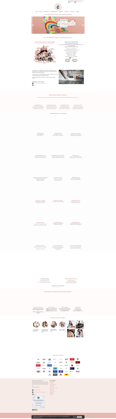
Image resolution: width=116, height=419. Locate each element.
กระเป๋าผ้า (73, 51)
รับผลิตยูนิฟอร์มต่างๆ (54, 11)
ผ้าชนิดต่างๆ (61, 11)
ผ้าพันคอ (68, 50)
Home (37, 11)
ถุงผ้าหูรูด (66, 56)
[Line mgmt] (67, 60)
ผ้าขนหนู (71, 54)
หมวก (71, 55)
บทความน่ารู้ (72, 11)
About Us (40, 11)
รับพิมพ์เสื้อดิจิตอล (75, 56)
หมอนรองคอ (70, 52)
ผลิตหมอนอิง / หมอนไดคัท (53, 387)
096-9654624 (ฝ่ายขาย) (36, 390)
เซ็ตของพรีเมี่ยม (68, 53)
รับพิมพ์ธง (74, 54)
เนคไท (71, 53)
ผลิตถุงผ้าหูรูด (52, 386)
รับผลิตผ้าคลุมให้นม (40, 246)
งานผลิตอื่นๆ (51, 394)
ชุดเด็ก (76, 51)
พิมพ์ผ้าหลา (70, 51)
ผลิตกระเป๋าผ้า (52, 383)
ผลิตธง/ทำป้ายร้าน (52, 391)
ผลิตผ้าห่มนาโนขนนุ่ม (53, 384)
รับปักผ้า (71, 56)
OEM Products (46, 11)
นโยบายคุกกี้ (40, 417)
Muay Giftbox (66, 11)
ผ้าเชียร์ (69, 56)
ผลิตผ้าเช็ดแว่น (52, 390)
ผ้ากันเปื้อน (68, 54)
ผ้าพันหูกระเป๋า (74, 52)
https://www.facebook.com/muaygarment (39, 83)
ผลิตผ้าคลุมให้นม (52, 385)
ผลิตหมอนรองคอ (52, 388)
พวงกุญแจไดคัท (74, 53)
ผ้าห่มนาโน (67, 51)
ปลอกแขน (74, 55)
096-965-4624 (79, 2)
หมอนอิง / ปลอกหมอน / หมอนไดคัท (74, 50)
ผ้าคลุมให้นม (65, 50)
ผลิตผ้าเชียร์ (51, 393)
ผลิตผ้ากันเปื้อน (52, 392)
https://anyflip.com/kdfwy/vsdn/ (58, 286)
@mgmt (73, 2)
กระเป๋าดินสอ (69, 55)
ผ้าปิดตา (67, 52)
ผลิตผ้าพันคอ (52, 382)
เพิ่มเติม (77, 11)
